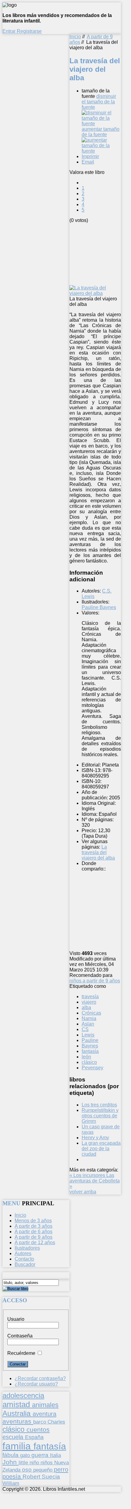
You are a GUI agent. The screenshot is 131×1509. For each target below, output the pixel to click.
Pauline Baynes (99, 607)
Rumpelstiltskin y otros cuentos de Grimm (100, 1116)
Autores (23, 1253)
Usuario (15, 1319)
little (24, 1463)
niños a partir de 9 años (94, 980)
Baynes (90, 1045)
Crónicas (91, 1013)
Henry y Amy (95, 1137)
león (86, 1056)
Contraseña (20, 1335)
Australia (17, 1413)
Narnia (89, 1018)
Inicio (75, 36)
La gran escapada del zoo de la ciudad (101, 1148)
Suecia (51, 1476)
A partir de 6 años (33, 1231)
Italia (55, 1455)
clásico (89, 1062)
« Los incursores (87, 1175)
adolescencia (23, 1396)
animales (45, 1405)
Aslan (88, 1023)
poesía (12, 1476)
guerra (40, 1455)
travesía (90, 996)
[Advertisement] (100, 253)
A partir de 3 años (33, 1226)
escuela (13, 1437)
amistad (17, 1404)
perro (61, 1469)
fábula (11, 1455)
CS (85, 1029)
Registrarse (29, 31)
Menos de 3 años (33, 1220)
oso (27, 1469)
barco (40, 1422)
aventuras (17, 1421)
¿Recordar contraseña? (40, 1378)
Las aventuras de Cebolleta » (94, 1181)
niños (47, 1462)
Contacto (24, 1259)
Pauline (90, 1040)
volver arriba (82, 1191)
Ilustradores (27, 1248)
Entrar (9, 31)
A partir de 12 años (35, 1242)
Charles (56, 1422)
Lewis (88, 1034)
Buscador (25, 1264)
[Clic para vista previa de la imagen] (95, 293)
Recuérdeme (21, 1353)
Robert (32, 1476)
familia (18, 1446)
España (34, 1437)
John (10, 1462)
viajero (89, 1002)
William (10, 1483)
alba (86, 1007)
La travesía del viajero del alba (98, 852)
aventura (44, 1413)
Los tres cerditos (99, 1104)
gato (25, 1455)
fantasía (90, 1051)
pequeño (43, 1470)
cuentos (38, 1429)
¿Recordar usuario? (36, 1383)
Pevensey (92, 1067)
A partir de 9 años (33, 1237)
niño (35, 1463)
